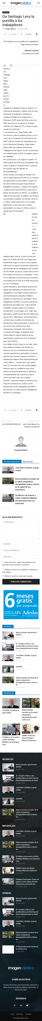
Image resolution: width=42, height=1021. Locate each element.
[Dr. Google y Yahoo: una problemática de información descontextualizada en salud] (8, 647)
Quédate (19, 667)
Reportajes (11, 9)
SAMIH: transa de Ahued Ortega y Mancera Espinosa (29, 738)
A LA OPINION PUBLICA (11, 424)
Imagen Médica (10, 29)
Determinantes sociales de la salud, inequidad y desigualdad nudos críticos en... (30, 715)
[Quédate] (8, 669)
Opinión (5, 472)
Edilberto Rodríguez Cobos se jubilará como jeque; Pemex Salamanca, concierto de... (27, 881)
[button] (38, 3)
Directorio (19, 1014)
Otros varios (6, 483)
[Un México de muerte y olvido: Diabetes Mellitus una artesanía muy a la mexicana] (8, 498)
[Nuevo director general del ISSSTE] (8, 635)
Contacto (28, 1014)
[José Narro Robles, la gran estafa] (8, 469)
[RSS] (21, 1005)
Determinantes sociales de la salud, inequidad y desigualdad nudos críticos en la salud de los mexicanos (27, 484)
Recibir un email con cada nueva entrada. (19, 576)
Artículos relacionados (12, 462)
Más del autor (28, 462)
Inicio (4, 9)
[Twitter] (27, 1005)
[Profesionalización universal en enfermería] (8, 949)
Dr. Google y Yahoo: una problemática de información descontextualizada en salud (27, 646)
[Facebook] (14, 1005)
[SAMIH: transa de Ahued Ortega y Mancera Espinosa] (31, 729)
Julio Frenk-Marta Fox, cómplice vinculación (31, 425)
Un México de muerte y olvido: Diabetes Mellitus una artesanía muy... (28, 859)
